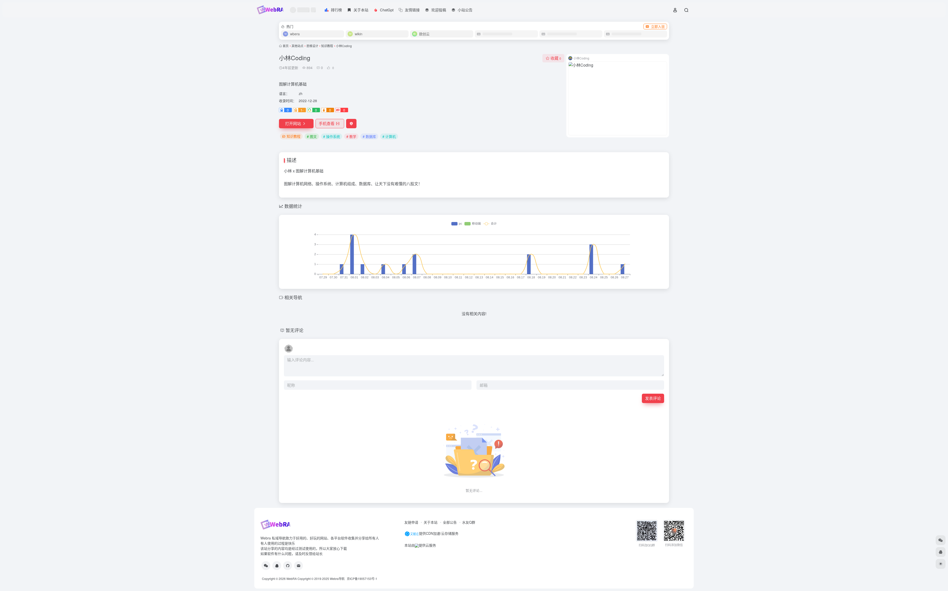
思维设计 (312, 46)
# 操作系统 (331, 136)
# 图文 (312, 136)
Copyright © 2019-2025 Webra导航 (322, 578)
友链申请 (411, 522)
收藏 (556, 58)
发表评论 (653, 398)
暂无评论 (294, 330)
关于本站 (430, 522)
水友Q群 (468, 522)
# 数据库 (369, 136)
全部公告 (450, 522)
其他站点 (297, 46)
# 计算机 (389, 136)
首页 (286, 46)
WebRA (291, 578)
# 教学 (351, 136)
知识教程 (327, 46)
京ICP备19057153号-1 (362, 578)
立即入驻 (658, 26)
